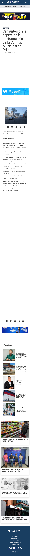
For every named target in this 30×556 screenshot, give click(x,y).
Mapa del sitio (15, 540)
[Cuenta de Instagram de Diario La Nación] (14, 531)
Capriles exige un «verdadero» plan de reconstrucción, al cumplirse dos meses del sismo (21, 355)
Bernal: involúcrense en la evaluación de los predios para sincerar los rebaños (21, 409)
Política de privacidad (15, 542)
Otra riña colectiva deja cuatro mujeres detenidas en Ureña (12, 470)
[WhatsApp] (16, 127)
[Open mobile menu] (2, 2)
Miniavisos (22, 6)
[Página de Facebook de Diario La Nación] (9, 531)
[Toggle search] (26, 2)
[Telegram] (20, 127)
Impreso (15, 6)
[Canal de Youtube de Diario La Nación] (19, 531)
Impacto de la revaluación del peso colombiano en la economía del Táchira (14, 493)
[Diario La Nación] (13, 2)
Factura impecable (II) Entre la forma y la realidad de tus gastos (20, 382)
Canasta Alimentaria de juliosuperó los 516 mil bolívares (15, 440)
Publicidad (8, 6)
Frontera (6, 28)
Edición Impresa (15, 538)
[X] (12, 127)
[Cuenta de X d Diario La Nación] (12, 531)
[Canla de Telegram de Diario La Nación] (16, 531)
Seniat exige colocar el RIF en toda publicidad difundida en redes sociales (14, 518)
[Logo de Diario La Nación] (15, 548)
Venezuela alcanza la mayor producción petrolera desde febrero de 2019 (21, 396)
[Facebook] (8, 127)
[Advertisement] (15, 69)
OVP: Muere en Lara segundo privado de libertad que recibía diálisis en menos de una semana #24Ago (21, 369)
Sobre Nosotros (15, 544)
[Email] (24, 127)
